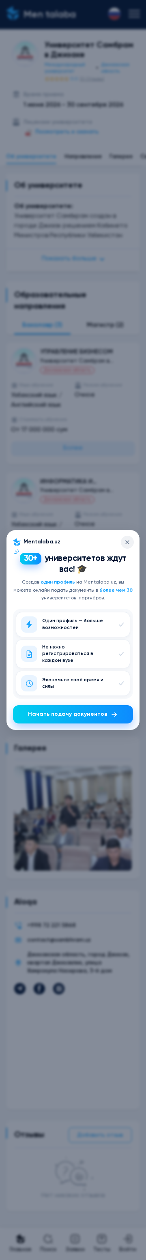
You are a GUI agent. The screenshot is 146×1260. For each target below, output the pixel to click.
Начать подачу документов (67, 714)
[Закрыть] (127, 542)
